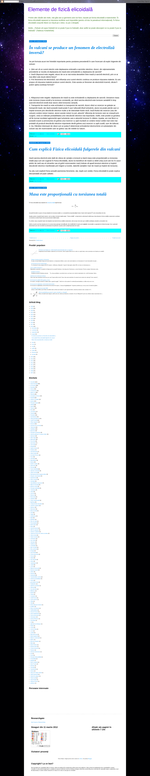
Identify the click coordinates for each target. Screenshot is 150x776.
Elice (31, 409)
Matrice (32, 639)
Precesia (32, 467)
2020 (32, 318)
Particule (32, 573)
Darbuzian (32, 435)
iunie (33, 344)
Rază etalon (33, 524)
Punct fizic (32, 441)
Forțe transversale (34, 615)
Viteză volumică (34, 536)
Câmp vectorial (33, 472)
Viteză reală (33, 677)
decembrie (34, 328)
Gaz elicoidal (33, 559)
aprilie (33, 348)
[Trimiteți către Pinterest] (69, 134)
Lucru (31, 630)
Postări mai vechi (116, 237)
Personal (32, 423)
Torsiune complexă (34, 531)
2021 (32, 316)
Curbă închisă (33, 420)
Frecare (32, 556)
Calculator (32, 542)
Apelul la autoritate (34, 585)
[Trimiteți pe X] (65, 134)
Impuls (31, 406)
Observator (33, 465)
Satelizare (32, 498)
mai (33, 346)
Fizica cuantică (33, 479)
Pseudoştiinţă (33, 523)
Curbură (32, 413)
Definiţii (32, 404)
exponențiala (33, 679)
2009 (32, 368)
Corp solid (32, 444)
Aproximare (33, 442)
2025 (32, 308)
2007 (32, 372)
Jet (31, 622)
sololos (80, 758)
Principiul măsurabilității (35, 657)
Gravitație (32, 481)
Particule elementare (35, 651)
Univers (32, 670)
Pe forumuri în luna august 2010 (39, 263)
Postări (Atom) (39, 240)
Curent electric (33, 599)
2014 (32, 358)
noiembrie (34, 330)
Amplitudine (33, 583)
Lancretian (32, 411)
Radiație (32, 660)
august (34, 334)
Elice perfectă (33, 549)
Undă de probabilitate (35, 578)
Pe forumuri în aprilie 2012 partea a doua (40, 280)
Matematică (33, 439)
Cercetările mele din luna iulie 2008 (39, 288)
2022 (32, 314)
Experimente (33, 477)
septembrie (34, 332)
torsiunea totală (51, 202)
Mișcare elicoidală (34, 484)
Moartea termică (34, 570)
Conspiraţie (33, 545)
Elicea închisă (33, 510)
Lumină (32, 632)
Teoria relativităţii (34, 469)
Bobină (32, 592)
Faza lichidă (33, 552)
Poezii (31, 655)
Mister (31, 643)
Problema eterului (35, 271)
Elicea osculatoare (34, 608)
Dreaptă (32, 446)
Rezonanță (33, 496)
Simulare (32, 665)
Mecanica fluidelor (34, 641)
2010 (32, 366)
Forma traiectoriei (34, 554)
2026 (32, 306)
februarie (34, 352)
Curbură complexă (34, 505)
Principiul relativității (34, 488)
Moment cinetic (33, 486)
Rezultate (39, 181)
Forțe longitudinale (34, 613)
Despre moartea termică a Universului (40, 259)
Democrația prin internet (36, 604)
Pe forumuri (33, 385)
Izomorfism (32, 620)
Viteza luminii (33, 535)
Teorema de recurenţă (35, 425)
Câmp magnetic (34, 422)
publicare (32, 683)
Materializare (33, 460)
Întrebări (32, 397)
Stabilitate (32, 429)
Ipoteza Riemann (34, 618)
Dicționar (32, 495)
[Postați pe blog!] (63, 134)
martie (33, 350)
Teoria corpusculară (35, 500)
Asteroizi (32, 587)
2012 (32, 362)
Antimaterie (33, 538)
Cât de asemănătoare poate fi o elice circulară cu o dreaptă (53, 292)
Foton (31, 456)
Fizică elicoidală (34, 383)
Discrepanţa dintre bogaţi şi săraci (38, 474)
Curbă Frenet (33, 597)
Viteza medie (33, 453)
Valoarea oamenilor (34, 470)
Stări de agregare (34, 529)
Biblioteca (32, 590)
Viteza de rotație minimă (36, 672)
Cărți (31, 603)
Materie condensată (35, 637)
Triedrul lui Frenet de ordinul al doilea (39, 533)
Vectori (32, 580)
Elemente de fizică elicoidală (60, 9)
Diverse (32, 388)
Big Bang (32, 502)
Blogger (90, 758)
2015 (32, 356)
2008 (32, 370)
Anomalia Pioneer (34, 455)
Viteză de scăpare (34, 676)
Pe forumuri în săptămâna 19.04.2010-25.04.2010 (42, 284)
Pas (31, 653)
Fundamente (33, 390)
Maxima (32, 462)
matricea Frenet (34, 681)
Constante (32, 596)
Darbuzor (32, 507)
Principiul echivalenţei (35, 432)
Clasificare (32, 543)
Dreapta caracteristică (35, 476)
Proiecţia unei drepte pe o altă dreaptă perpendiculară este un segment (56, 249)
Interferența (33, 516)
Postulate (32, 415)
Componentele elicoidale (36, 503)
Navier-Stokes (33, 644)
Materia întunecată (34, 568)
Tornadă (32, 667)
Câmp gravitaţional (34, 418)
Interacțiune (33, 617)
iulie (33, 342)
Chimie (32, 594)
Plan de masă (33, 521)
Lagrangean (33, 563)
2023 (32, 312)
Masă (31, 517)
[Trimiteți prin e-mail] (61, 134)
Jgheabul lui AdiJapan (35, 623)
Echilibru (32, 606)
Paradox (32, 650)
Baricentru (32, 430)
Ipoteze (32, 401)
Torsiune (32, 408)
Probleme (32, 449)
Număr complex (34, 463)
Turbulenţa (33, 489)
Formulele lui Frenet (35, 395)
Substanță (32, 575)
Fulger (35, 136)
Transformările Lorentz (35, 576)
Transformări (33, 669)
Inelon (31, 561)
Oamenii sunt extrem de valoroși (38, 275)
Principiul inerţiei (34, 402)
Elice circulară (33, 547)
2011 (32, 364)
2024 (32, 310)
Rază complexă (34, 662)
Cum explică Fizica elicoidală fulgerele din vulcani (74, 149)
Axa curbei (32, 540)
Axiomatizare (33, 416)
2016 (32, 326)
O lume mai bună (34, 648)
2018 (32, 322)
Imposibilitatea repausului (36, 482)
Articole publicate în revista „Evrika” (38, 434)
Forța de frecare (34, 611)
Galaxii (32, 557)
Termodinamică (33, 451)
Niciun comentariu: (51, 133)
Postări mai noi (33, 237)
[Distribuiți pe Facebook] (67, 134)
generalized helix (34, 582)
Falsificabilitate (33, 610)
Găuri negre (33, 437)
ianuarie (34, 354)
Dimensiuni (33, 509)
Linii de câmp (33, 629)
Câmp (31, 601)
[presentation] (75, 206)
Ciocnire (32, 493)
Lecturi (32, 627)
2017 (32, 324)
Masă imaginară (34, 636)
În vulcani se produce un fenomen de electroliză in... (44, 335)
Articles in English (34, 399)
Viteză (31, 491)
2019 (32, 320)
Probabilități (33, 658)
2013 (32, 360)
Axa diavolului (33, 589)
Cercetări (32, 382)
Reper (31, 526)
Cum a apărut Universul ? (36, 267)
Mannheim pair (33, 634)
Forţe (31, 512)
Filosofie (32, 394)
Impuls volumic (33, 448)
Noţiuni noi (32, 392)
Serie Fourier (33, 663)
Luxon (31, 566)
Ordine (32, 571)
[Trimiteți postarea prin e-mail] (58, 133)
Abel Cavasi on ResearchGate (38, 722)
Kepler (31, 625)
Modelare (32, 519)
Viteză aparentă (34, 674)
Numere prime (33, 646)
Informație (32, 458)
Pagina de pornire (74, 237)
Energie (32, 550)
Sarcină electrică (34, 528)
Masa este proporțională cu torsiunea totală (67, 194)
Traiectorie (32, 427)
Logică (32, 564)
